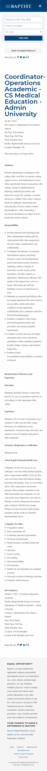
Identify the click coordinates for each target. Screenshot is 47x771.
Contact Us (20, 747)
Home (12, 747)
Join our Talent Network (17, 730)
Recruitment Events (23, 750)
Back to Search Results (24, 51)
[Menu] (40, 6)
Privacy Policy (23, 757)
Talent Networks (32, 747)
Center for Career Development (23, 754)
